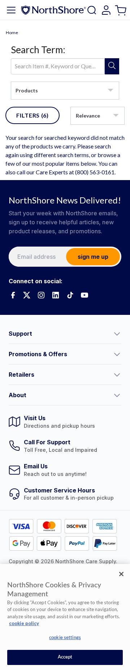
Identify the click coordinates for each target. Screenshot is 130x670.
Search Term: (38, 49)
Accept (65, 657)
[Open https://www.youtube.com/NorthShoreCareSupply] (84, 295)
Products (27, 90)
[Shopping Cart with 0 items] (121, 10)
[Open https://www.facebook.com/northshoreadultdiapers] (12, 295)
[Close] (121, 574)
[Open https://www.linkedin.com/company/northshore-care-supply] (55, 295)
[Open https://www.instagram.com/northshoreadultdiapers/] (41, 295)
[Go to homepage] (53, 10)
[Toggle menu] (11, 10)
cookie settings (65, 637)
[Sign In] (106, 10)
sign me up (93, 256)
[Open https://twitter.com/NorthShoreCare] (26, 295)
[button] (65, 333)
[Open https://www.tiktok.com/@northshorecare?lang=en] (70, 295)
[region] (65, 617)
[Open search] (92, 10)
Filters (32, 115)
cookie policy (24, 623)
